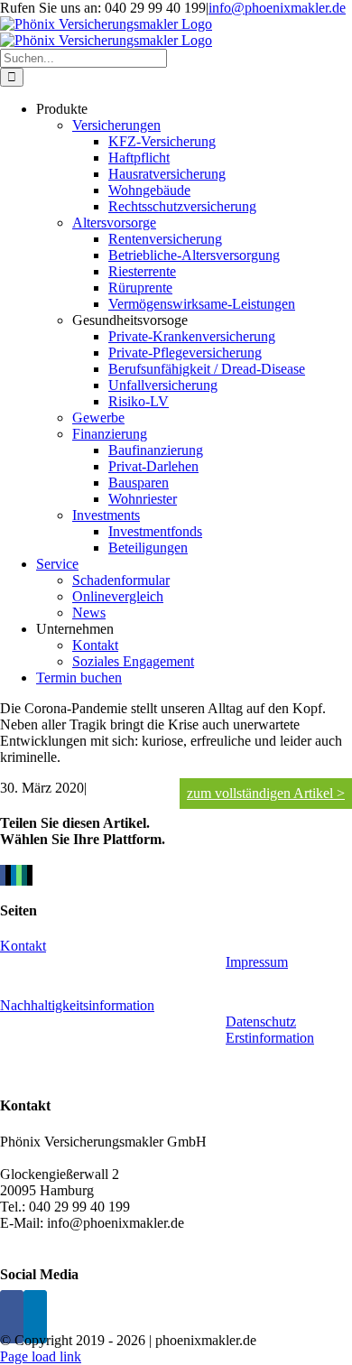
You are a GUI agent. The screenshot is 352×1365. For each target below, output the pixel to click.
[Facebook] (11, 1316)
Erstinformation (270, 1037)
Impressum (257, 962)
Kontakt (23, 945)
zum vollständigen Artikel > (266, 793)
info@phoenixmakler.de (277, 7)
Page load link (40, 1356)
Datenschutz (261, 1021)
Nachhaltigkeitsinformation (77, 1005)
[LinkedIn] (35, 1316)
